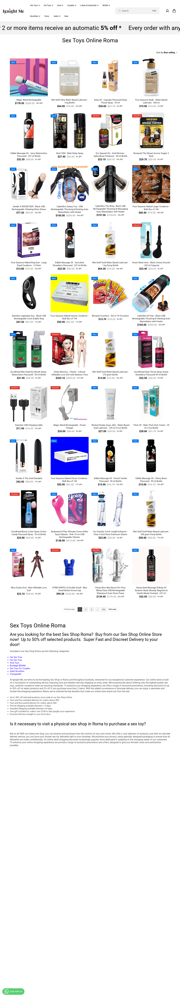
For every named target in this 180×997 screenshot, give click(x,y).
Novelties (34, 16)
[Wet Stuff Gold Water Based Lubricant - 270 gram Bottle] (110, 349)
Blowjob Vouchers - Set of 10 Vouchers (110, 316)
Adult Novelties (17, 671)
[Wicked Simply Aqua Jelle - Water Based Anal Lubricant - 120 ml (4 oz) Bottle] (110, 403)
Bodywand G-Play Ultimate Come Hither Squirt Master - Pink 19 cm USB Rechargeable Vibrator (69, 534)
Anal (59, 5)
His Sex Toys (16, 660)
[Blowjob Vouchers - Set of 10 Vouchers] (110, 293)
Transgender (15, 674)
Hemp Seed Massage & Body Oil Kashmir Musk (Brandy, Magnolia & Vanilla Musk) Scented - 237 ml (151, 590)
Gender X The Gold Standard (29, 478)
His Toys (47, 5)
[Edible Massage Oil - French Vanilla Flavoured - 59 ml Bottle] (110, 456)
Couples (70, 5)
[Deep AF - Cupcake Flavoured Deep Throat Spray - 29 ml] (110, 77)
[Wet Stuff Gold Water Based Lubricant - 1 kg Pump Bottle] (110, 240)
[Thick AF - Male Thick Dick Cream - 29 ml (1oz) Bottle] (151, 403)
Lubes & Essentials (88, 5)
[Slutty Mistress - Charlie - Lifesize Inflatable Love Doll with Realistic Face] (70, 349)
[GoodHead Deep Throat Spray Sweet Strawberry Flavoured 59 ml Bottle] (151, 349)
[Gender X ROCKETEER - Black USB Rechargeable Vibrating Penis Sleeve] (29, 184)
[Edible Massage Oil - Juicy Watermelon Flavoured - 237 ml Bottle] (29, 131)
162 (103, 609)
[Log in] (167, 11)
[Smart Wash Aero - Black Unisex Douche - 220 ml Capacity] (151, 240)
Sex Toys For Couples (20, 668)
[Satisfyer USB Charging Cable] (29, 403)
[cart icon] (174, 11)
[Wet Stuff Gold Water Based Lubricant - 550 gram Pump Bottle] (151, 509)
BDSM (105, 5)
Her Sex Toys (16, 657)
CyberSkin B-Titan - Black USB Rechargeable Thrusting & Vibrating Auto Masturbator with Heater (151, 319)
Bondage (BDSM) (18, 665)
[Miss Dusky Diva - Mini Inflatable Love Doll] (29, 565)
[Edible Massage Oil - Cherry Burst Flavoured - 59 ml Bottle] (151, 456)
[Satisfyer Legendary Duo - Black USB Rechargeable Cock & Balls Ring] (29, 293)
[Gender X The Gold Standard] (29, 456)
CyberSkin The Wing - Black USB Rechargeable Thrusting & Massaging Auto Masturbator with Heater (110, 209)
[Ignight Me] (13, 10)
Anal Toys (14, 663)
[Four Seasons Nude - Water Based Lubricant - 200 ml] (151, 77)
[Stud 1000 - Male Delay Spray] (70, 131)
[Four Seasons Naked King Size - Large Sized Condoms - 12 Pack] (29, 240)
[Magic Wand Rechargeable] (29, 77)
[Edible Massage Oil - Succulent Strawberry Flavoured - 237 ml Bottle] (70, 240)
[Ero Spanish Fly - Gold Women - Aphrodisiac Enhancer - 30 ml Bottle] (110, 131)
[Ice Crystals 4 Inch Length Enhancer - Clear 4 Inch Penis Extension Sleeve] (110, 509)
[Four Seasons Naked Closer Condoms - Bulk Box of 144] (70, 456)
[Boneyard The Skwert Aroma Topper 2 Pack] (151, 131)
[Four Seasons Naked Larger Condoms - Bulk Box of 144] (151, 184)
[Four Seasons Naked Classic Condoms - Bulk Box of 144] (70, 293)
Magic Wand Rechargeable (28, 100)
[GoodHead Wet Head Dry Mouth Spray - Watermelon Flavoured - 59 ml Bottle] (29, 349)
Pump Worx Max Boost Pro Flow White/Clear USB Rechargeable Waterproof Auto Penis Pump (110, 590)
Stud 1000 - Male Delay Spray (69, 153)
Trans (46, 16)
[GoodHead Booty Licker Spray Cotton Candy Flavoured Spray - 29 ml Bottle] (29, 509)
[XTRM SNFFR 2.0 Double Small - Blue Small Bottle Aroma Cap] (70, 565)
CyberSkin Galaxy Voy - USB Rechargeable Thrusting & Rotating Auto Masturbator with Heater (69, 209)
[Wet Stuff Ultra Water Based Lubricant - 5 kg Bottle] (70, 77)
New (66, 16)
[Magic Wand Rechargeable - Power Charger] (70, 403)
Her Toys (34, 5)
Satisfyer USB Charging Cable (29, 425)
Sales (56, 16)
